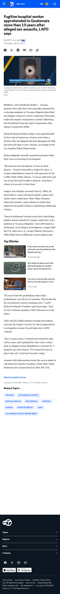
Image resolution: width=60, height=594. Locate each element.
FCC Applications (27, 585)
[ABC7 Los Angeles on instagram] (18, 563)
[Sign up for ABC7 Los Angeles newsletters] (25, 563)
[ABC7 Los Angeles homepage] (11, 4)
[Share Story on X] (11, 50)
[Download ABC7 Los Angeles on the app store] (9, 570)
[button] (4, 4)
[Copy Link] (37, 50)
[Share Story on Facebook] (5, 50)
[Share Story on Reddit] (18, 50)
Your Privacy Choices (22, 580)
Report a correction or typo (15, 377)
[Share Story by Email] (30, 50)
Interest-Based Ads (45, 583)
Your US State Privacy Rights (13, 583)
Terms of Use (30, 583)
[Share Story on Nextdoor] (24, 50)
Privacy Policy (8, 580)
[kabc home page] (7, 522)
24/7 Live (21, 4)
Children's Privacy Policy (42, 580)
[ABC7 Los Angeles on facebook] (5, 563)
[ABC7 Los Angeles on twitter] (12, 563)
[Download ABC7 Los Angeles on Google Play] (24, 570)
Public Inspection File (10, 585)
